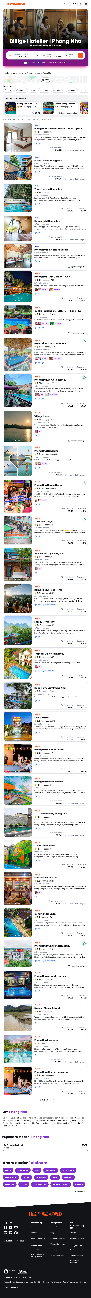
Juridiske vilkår (35, 1282)
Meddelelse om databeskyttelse (16, 1282)
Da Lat (24, 1184)
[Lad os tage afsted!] (80, 55)
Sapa (55, 1177)
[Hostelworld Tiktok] (16, 1232)
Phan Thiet (23, 1170)
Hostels (33, 1227)
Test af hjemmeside (70, 1282)
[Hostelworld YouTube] (5, 1232)
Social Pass (54, 1227)
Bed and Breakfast (38, 1238)
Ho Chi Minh (68, 1170)
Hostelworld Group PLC (77, 1227)
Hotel (37, 125)
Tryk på (73, 1233)
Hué (37, 1170)
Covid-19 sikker (50, 605)
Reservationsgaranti (57, 1238)
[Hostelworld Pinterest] (10, 1232)
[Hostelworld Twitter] (10, 1227)
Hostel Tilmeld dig (77, 1250)
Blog (52, 1233)
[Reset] (37, 55)
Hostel (37, 273)
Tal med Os (35, 1250)
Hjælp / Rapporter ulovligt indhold (37, 1256)
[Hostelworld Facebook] (5, 1227)
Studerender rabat (57, 1256)
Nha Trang (50, 1170)
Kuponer (46, 1282)
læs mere (50, 119)
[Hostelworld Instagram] (16, 1227)
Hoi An (27, 1177)
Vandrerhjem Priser (57, 1244)
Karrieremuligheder (77, 1238)
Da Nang (68, 1177)
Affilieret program (76, 1256)
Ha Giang (9, 1184)
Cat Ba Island (40, 1184)
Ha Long (79, 1184)
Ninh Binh (41, 1177)
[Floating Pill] (37, 1100)
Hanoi (8, 1170)
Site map (83, 1282)
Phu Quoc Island (60, 1184)
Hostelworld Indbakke (74, 1261)
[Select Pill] (81, 4)
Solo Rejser (54, 1250)
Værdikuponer (56, 1282)
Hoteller (34, 1233)
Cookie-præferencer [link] (11, 1287)
